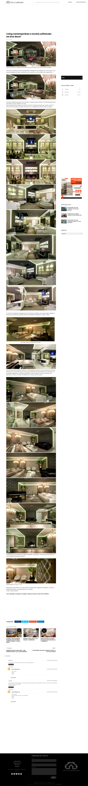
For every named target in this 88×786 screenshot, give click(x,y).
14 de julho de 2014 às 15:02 (52, 669)
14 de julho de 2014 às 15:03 (52, 691)
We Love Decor (32, 615)
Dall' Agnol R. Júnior (17, 584)
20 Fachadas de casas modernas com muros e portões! (73, 209)
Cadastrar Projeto (81, 2)
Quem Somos (17, 761)
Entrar (70, 2)
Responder (11, 664)
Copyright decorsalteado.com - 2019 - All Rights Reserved (44, 782)
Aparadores (11, 615)
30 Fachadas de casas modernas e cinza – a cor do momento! (74, 221)
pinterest (72, 94)
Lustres (19, 615)
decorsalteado (15, 669)
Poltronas (27, 615)
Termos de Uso (17, 763)
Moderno (22, 615)
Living (15, 615)
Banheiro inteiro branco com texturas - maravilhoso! (30, 639)
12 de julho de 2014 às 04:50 (52, 660)
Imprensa (17, 764)
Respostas (11, 667)
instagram (72, 92)
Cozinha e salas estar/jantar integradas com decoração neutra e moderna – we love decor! (13, 640)
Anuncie (17, 766)
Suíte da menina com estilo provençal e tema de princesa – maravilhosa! (48, 640)
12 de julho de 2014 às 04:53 (52, 680)
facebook (72, 89)
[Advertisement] (44, 17)
